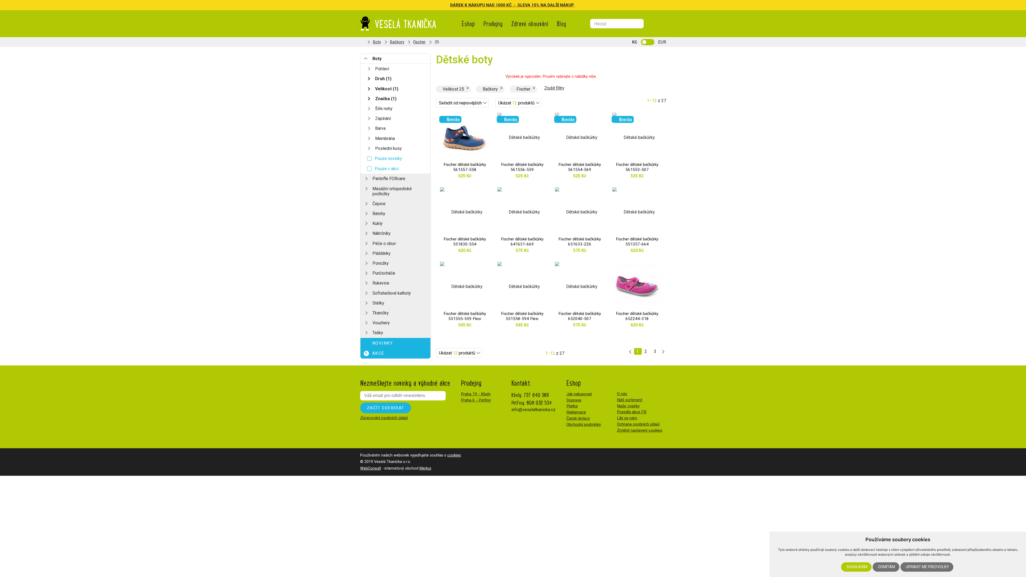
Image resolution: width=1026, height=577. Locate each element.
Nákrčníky (381, 233)
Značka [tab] (386, 98)
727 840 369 (536, 395)
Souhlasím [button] (856, 567)
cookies (454, 455)
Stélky (378, 303)
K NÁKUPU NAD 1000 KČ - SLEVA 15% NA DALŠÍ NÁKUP (520, 5)
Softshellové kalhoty (391, 293)
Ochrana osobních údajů (638, 424)
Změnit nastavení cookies (639, 430)
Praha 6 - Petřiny (476, 400)
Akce (374, 353)
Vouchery (381, 322)
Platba (572, 406)
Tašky (377, 332)
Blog (561, 23)
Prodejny (493, 23)
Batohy (378, 213)
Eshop (468, 23)
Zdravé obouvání (529, 23)
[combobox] (462, 102)
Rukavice (380, 283)
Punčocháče (383, 273)
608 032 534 (539, 402)
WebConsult (370, 468)
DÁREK (457, 5)
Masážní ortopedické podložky (392, 191)
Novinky (382, 343)
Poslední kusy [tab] (388, 148)
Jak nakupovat (579, 394)
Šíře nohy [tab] (383, 108)
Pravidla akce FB (631, 412)
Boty (377, 42)
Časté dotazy (578, 418)
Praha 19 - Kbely (476, 394)
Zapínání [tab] (383, 118)
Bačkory (397, 42)
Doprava (573, 400)
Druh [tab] (383, 78)
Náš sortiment (629, 399)
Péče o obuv (384, 243)
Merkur (425, 468)
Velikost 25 (453, 89)
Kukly (377, 223)
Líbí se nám (627, 418)
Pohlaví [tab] (382, 68)
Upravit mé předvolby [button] (927, 567)
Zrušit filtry (554, 88)
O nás (622, 393)
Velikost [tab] (386, 88)
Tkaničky (380, 312)
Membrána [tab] (385, 138)
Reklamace (576, 412)
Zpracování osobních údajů (384, 417)
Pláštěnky (381, 253)
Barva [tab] (380, 128)
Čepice (379, 203)
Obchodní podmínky (583, 424)
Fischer (419, 42)
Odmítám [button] (886, 567)
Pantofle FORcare (388, 178)
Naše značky (628, 406)
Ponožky (380, 263)
